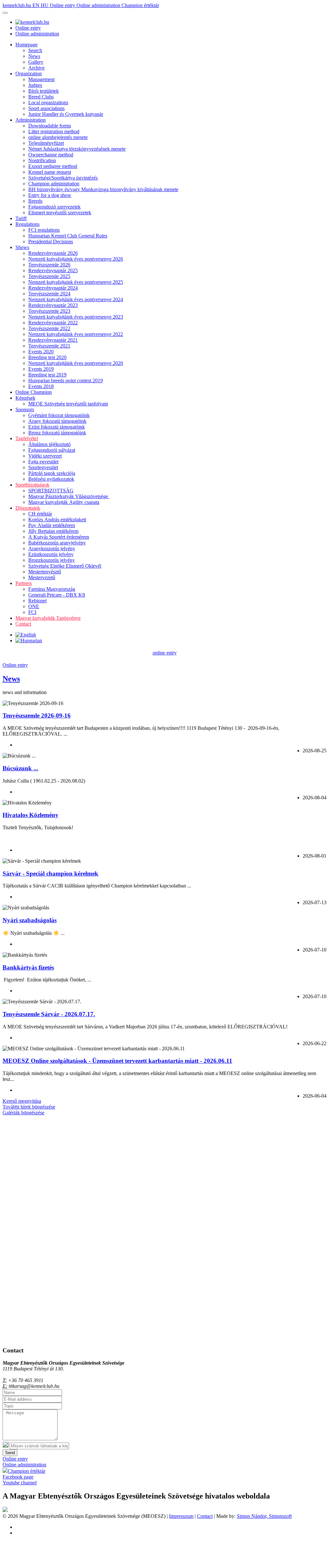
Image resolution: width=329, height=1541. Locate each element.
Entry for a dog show (49, 195)
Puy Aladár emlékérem (51, 525)
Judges (35, 85)
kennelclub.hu (17, 5)
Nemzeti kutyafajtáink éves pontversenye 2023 (75, 317)
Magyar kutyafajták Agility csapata (63, 502)
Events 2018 (41, 386)
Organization (28, 73)
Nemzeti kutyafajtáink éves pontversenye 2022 (75, 334)
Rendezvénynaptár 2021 (53, 340)
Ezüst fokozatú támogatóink (56, 427)
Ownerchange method (50, 154)
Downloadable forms (49, 125)
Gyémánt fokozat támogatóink (59, 415)
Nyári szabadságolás (30, 920)
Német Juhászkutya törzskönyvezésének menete (77, 149)
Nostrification (42, 160)
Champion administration (53, 183)
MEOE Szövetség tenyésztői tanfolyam (68, 403)
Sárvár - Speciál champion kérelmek (50, 873)
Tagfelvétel (26, 438)
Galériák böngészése (23, 1112)
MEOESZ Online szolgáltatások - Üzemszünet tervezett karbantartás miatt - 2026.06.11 (117, 1060)
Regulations (27, 224)
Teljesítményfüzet (46, 143)
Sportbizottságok (32, 484)
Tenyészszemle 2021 (49, 345)
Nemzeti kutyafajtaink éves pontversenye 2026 (75, 259)
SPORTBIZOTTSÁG (51, 490)
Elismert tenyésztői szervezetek (59, 212)
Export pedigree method (52, 166)
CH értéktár (40, 513)
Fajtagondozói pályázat (51, 450)
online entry (165, 652)
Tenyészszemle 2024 (49, 293)
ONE (33, 606)
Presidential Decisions (50, 241)
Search (35, 50)
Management (41, 79)
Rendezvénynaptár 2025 (53, 270)
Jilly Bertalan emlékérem (53, 531)
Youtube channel (20, 1482)
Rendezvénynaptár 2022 (53, 322)
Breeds (35, 201)
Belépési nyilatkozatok (51, 479)
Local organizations (48, 102)
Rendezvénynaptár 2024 (53, 288)
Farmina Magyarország (51, 589)
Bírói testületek (43, 91)
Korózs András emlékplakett (57, 519)
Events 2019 (41, 369)
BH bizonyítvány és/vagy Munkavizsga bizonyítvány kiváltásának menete (103, 189)
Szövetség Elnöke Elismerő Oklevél (64, 566)
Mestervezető (41, 577)
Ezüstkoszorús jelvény (51, 554)
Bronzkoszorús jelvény (51, 560)
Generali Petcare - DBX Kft (56, 595)
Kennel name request (49, 172)
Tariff (21, 218)
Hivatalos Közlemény (30, 815)
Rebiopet (37, 600)
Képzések (25, 398)
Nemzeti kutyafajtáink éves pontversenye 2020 (75, 363)
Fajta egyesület (43, 461)
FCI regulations (44, 230)
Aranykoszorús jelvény (51, 548)
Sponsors (24, 409)
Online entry (63, 5)
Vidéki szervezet (45, 456)
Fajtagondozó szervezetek (54, 206)
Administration (30, 120)
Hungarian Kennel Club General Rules (67, 235)
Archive (36, 67)
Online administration (98, 5)
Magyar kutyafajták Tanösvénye (48, 618)
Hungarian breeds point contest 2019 (65, 380)
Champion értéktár (140, 5)
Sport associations (46, 108)
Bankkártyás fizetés (28, 967)
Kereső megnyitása (22, 1101)
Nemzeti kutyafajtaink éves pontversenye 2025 (75, 282)
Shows (22, 247)
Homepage (26, 44)
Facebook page (18, 1477)
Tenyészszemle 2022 (49, 328)
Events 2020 (41, 351)
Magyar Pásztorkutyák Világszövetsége (68, 496)
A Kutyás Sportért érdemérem (58, 537)
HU (45, 5)
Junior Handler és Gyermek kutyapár (65, 114)
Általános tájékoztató (49, 444)
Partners (23, 583)
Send (10, 1452)
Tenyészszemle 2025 (49, 276)
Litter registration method (53, 131)
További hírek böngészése (29, 1106)
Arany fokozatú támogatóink (57, 421)
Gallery (35, 62)
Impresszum (181, 1516)
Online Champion (33, 392)
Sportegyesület (43, 467)
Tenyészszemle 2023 (49, 311)
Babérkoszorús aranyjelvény (57, 542)
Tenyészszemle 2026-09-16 (37, 715)
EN (36, 5)
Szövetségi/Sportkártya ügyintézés (63, 178)
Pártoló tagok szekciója (51, 473)
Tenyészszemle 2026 (49, 264)
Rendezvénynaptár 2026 (53, 253)
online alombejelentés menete (58, 137)
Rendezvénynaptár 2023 (53, 305)
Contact (23, 624)
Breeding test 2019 (47, 374)
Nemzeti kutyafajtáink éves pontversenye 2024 (75, 299)
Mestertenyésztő (44, 571)
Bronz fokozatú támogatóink (57, 432)
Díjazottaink (27, 508)
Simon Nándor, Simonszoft (264, 1516)
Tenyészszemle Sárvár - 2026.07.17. (49, 1014)
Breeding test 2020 (47, 357)
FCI (32, 612)
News (34, 56)
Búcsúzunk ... (20, 768)
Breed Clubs (41, 96)
